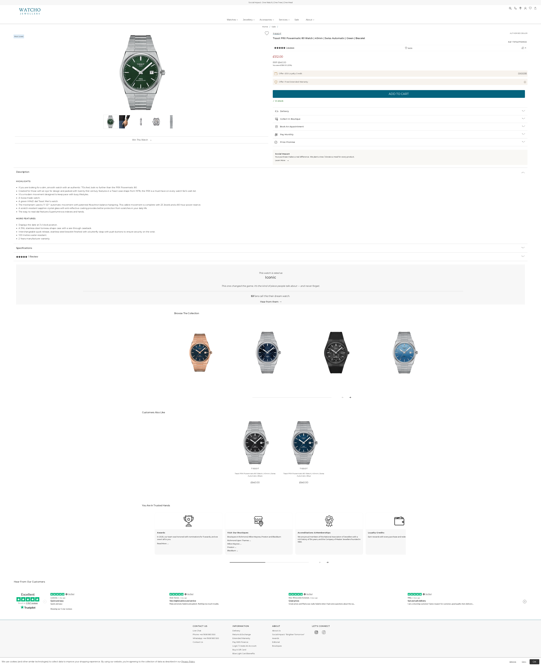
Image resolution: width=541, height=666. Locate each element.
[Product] (200, 353)
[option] (141, 72)
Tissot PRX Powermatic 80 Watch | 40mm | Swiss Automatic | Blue (303, 474)
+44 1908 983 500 (207, 634)
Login (235, 646)
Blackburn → (232, 551)
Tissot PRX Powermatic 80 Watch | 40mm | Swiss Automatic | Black (255, 474)
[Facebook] (323, 631)
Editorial (276, 642)
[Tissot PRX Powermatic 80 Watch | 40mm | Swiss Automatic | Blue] (304, 443)
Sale (297, 19)
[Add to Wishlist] (267, 34)
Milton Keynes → (234, 544)
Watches (231, 19)
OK (534, 662)
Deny (524, 662)
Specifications (24, 248)
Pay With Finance (240, 642)
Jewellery (248, 19)
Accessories (266, 19)
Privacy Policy (188, 661)
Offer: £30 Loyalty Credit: (290, 73)
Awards (275, 638)
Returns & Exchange (241, 634)
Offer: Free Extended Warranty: (293, 82)
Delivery (284, 111)
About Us (276, 630)
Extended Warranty (241, 638)
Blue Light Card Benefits (243, 653)
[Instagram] (316, 631)
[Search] (510, 8)
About (309, 19)
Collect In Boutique (290, 119)
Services (283, 19)
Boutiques (277, 646)
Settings (512, 662)
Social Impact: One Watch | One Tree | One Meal (271, 2)
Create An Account (247, 646)
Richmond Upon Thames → (239, 540)
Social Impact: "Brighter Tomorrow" (288, 634)
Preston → (231, 547)
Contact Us (198, 642)
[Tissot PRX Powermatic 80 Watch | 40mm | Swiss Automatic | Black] (255, 443)
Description (22, 172)
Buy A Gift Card (239, 650)
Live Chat (197, 630)
